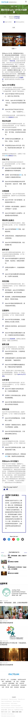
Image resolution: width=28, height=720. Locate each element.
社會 (16, 6)
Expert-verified (8, 22)
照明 (17, 229)
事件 (3, 681)
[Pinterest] (13, 539)
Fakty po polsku (19, 707)
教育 (6, 456)
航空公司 (3, 679)
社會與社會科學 (15, 685)
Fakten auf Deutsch (5, 703)
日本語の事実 (4, 709)
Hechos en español (5, 705)
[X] (9, 539)
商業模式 (11, 117)
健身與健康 (8, 681)
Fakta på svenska (13, 699)
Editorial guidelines (20, 22)
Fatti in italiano (14, 703)
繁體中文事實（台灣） (6, 711)
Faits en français (16, 701)
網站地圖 (22, 687)
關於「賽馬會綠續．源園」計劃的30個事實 (13, 602)
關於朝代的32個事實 (13, 573)
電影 (17, 683)
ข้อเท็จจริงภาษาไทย (18, 709)
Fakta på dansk (4, 699)
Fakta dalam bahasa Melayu (7, 714)
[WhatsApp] (18, 539)
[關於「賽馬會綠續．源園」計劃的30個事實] (4, 556)
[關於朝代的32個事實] (4, 573)
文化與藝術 (13, 679)
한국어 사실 (10, 709)
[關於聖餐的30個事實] (4, 562)
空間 (6, 155)
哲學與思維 (3, 685)
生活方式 (5, 683)
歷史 (17, 681)
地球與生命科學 (22, 679)
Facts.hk (4, 2)
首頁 (12, 6)
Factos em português (16, 705)
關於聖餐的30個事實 (13, 561)
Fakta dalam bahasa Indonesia (8, 716)
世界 (3, 687)
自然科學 (21, 683)
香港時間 (12, 338)
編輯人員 (16, 514)
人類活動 (22, 681)
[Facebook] (4, 539)
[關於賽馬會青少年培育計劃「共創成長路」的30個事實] (4, 567)
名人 (8, 679)
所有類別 (16, 687)
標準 (11, 512)
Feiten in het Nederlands (6, 701)
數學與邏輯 (11, 683)
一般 (14, 681)
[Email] (22, 539)
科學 (8, 685)
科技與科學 (23, 685)
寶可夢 (7, 687)
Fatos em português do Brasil (8, 707)
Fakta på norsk (21, 699)
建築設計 (11, 155)
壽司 (20, 175)
